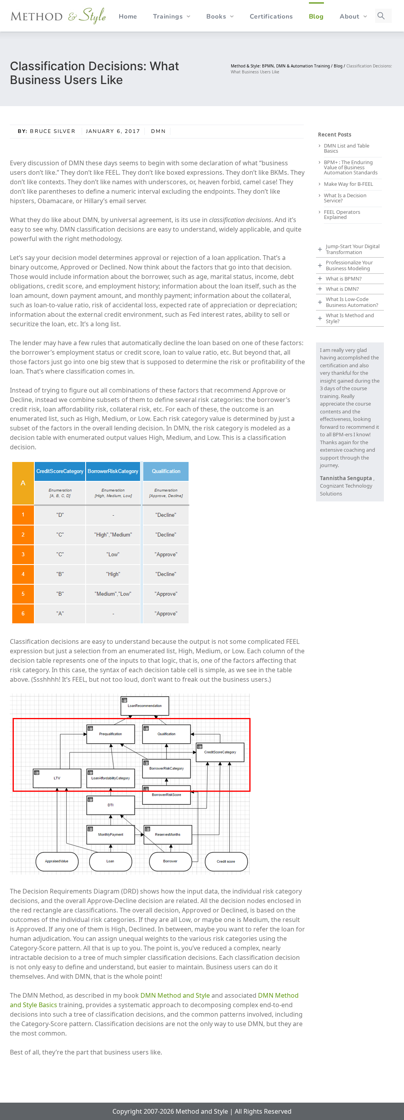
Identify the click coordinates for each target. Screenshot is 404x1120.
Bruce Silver (53, 131)
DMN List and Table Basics (346, 148)
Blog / (340, 66)
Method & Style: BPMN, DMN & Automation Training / (282, 66)
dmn (158, 131)
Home (128, 16)
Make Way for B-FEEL (348, 183)
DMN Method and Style (175, 995)
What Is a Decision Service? (345, 198)
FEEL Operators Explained (342, 214)
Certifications (271, 16)
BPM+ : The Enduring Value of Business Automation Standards (351, 167)
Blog (316, 16)
